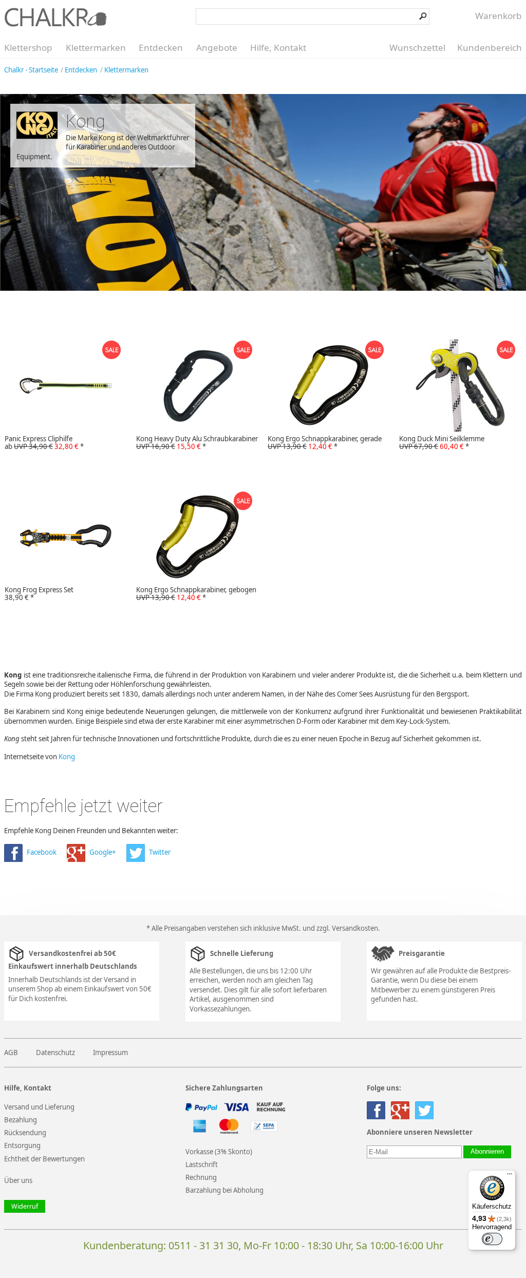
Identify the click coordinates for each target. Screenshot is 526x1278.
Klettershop (28, 47)
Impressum (110, 1052)
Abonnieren (487, 1151)
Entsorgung (22, 1145)
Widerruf (24, 1206)
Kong (67, 756)
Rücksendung (25, 1132)
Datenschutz (55, 1052)
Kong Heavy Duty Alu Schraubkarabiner (197, 443)
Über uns (18, 1180)
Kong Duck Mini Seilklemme (441, 443)
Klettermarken (96, 47)
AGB (11, 1052)
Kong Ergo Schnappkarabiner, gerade (325, 443)
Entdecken (161, 47)
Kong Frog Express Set (39, 594)
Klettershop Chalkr (55, 17)
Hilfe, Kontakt (278, 47)
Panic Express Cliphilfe (44, 443)
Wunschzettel (417, 47)
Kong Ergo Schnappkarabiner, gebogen (196, 594)
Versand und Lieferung (39, 1107)
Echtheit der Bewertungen (44, 1158)
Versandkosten (355, 928)
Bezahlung (20, 1119)
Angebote (216, 47)
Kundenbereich (489, 47)
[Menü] (509, 1176)
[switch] (492, 1239)
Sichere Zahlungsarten (224, 1088)
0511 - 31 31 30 (203, 1245)
